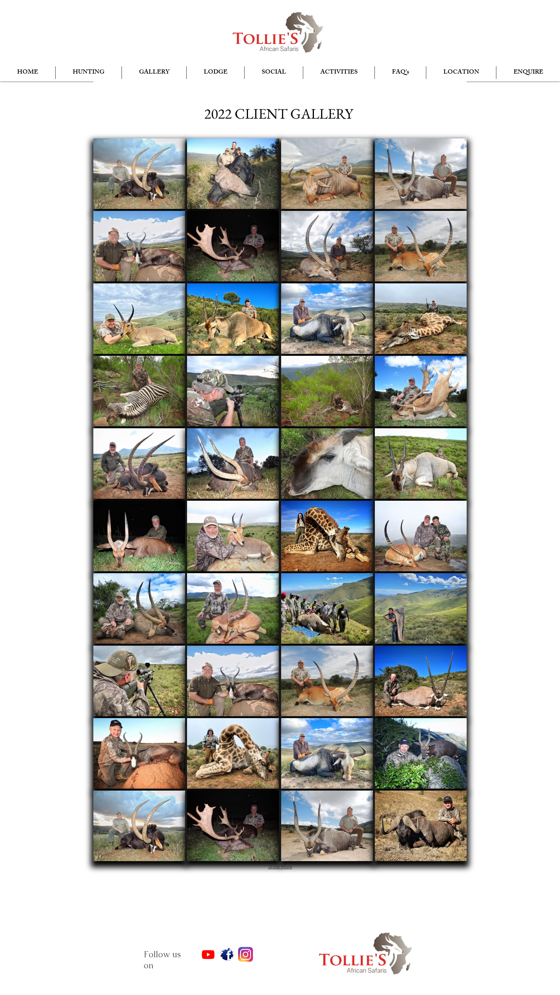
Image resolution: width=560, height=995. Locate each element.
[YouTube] (208, 954)
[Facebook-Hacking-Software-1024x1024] (226, 954)
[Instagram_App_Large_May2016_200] (245, 954)
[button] (89, 72)
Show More (280, 867)
